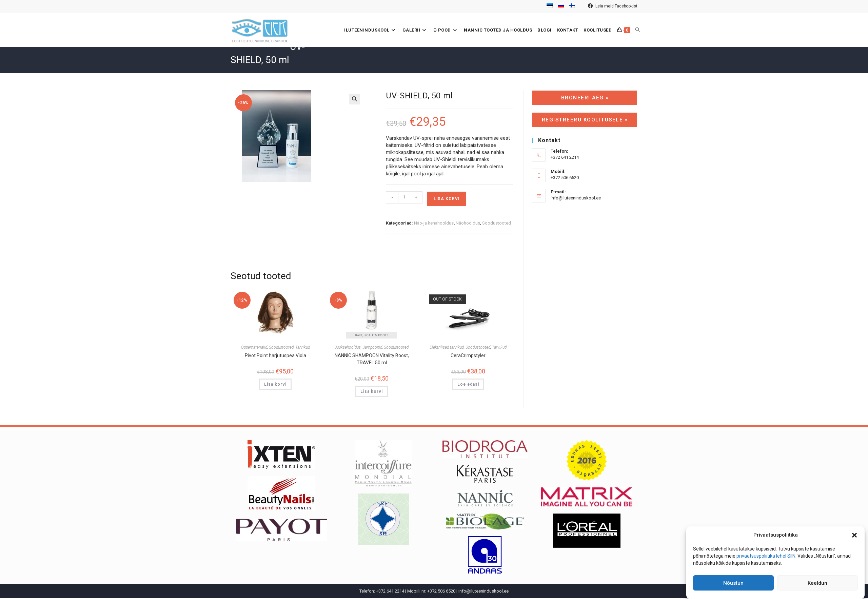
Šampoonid (372, 347)
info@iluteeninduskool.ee (576, 197)
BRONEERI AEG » (585, 98)
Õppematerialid (254, 347)
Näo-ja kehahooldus (434, 223)
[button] (854, 535)
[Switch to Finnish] (572, 6)
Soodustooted (496, 223)
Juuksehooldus (348, 347)
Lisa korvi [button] (275, 384)
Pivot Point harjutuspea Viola (275, 355)
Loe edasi (468, 384)
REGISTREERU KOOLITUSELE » (585, 120)
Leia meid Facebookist (615, 6)
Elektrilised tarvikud (447, 347)
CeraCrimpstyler (468, 355)
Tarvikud (302, 347)
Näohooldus (468, 223)
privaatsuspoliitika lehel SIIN (765, 556)
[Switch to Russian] (561, 6)
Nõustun (733, 583)
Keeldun (817, 583)
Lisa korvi (446, 198)
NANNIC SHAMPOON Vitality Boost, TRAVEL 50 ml (372, 359)
